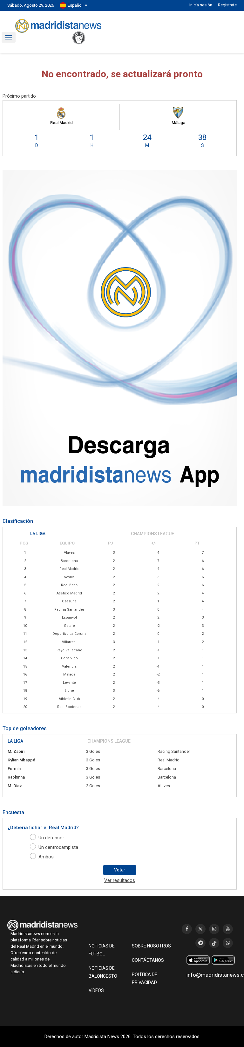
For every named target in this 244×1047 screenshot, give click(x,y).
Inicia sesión (200, 5)
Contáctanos (148, 960)
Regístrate (227, 5)
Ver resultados (119, 880)
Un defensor (51, 838)
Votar (119, 869)
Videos (96, 990)
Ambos (46, 857)
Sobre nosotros (151, 945)
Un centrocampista (58, 847)
